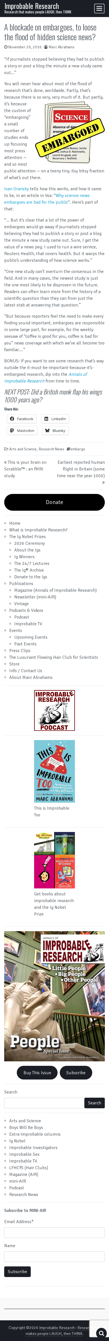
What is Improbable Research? (38, 530)
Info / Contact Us (25, 671)
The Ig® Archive (29, 570)
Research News (51, 449)
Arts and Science (23, 449)
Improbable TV (28, 624)
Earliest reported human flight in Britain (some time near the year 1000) (81, 469)
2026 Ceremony (29, 543)
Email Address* (19, 1222)
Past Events (25, 644)
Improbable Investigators (33, 1147)
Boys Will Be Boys (26, 1127)
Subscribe (76, 1073)
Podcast (21, 617)
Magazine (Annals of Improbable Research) (55, 590)
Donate (54, 502)
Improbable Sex (24, 1154)
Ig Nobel (17, 1141)
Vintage (21, 604)
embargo (77, 449)
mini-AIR (17, 1181)
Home (14, 523)
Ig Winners (24, 557)
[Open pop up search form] (101, 1333)
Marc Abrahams (62, 47)
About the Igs (27, 550)
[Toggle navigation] (99, 8)
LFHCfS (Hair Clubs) (28, 1168)
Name (9, 1246)
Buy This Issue (37, 1073)
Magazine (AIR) (23, 1174)
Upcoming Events (31, 637)
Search (10, 1092)
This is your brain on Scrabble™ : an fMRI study (25, 469)
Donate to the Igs (30, 577)
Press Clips (19, 650)
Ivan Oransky (16, 189)
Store (14, 664)
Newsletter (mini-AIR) (35, 597)
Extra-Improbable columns (35, 1134)
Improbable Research (31, 6)
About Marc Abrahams (31, 677)
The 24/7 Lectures (31, 563)
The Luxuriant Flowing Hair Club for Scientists (53, 657)
